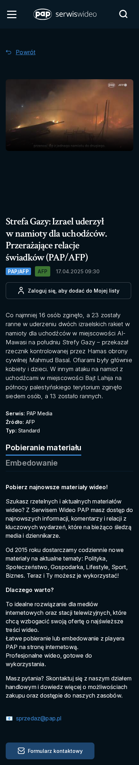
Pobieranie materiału (43, 447)
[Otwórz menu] (12, 14)
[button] (66, 14)
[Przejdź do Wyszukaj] (123, 14)
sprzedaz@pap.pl (37, 718)
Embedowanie (32, 462)
